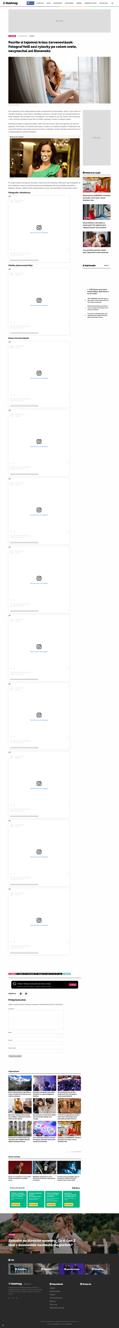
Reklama (53, 1301)
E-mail (10, 1040)
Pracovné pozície (17, 1188)
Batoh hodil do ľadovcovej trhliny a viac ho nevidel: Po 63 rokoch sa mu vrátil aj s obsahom (97, 307)
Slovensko (67, 974)
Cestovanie (69, 3)
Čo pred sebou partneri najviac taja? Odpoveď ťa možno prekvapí (95, 251)
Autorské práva (55, 1291)
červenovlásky (30, 974)
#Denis (32, 36)
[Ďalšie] (109, 1269)
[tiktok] (20, 1298)
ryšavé (48, 974)
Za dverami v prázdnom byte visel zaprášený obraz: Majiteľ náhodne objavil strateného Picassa (97, 315)
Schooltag (104, 3)
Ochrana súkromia (56, 1298)
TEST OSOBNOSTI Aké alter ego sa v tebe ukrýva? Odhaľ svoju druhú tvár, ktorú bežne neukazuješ (98, 300)
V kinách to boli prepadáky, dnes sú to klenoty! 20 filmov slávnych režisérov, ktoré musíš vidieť (68, 1178)
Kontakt (52, 1288)
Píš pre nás (53, 1304)
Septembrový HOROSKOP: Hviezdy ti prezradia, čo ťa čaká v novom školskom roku (97, 198)
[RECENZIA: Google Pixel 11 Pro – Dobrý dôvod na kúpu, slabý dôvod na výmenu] (44, 1167)
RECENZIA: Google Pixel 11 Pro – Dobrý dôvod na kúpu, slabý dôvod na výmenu (44, 1178)
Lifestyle (40, 3)
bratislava (21, 974)
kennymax (57, 1324)
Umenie (79, 3)
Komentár (11, 1009)
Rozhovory (58, 3)
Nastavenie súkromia (57, 1308)
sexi (54, 974)
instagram (40, 974)
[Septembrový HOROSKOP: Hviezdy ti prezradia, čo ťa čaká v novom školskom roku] (97, 184)
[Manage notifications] (2, 1325)
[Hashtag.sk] (10, 3)
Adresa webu (12, 1048)
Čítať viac (102, 1245)
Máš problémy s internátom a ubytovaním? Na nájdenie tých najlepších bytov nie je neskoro (94, 225)
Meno (10, 1032)
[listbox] (104, 265)
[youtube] (13, 1298)
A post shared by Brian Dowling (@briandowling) (24, 259)
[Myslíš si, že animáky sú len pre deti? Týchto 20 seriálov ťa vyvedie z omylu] (20, 1167)
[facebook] (9, 1298)
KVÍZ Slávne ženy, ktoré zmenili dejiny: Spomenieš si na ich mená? (98, 291)
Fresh (87, 245)
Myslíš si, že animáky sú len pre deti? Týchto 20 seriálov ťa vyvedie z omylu (19, 1178)
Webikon (69, 1324)
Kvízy (49, 3)
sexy (60, 974)
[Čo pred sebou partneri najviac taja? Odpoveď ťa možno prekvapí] (97, 239)
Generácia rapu (91, 3)
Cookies (52, 1294)
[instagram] (16, 1298)
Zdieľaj (31, 3)
